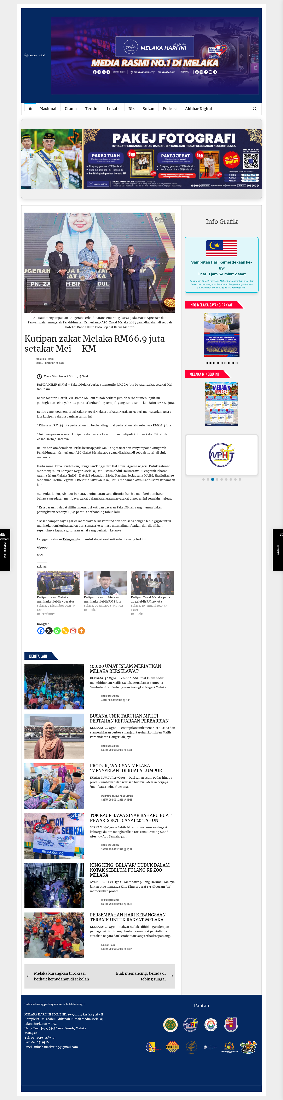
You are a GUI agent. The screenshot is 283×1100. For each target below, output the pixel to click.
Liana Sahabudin (110, 696)
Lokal (112, 108)
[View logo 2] (208, 483)
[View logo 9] (240, 483)
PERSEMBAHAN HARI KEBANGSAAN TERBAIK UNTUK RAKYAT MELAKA (128, 917)
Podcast (170, 108)
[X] (49, 630)
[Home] (30, 109)
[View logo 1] (203, 483)
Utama (71, 108)
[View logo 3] (212, 483)
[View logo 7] (231, 483)
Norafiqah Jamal (45, 359)
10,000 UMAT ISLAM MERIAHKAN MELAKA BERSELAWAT (125, 669)
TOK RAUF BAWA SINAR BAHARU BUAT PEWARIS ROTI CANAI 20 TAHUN (131, 818)
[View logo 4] (217, 482)
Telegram (70, 539)
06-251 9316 (40, 1042)
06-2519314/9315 (43, 1037)
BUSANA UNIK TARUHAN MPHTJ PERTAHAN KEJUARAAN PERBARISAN (129, 718)
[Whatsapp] (57, 630)
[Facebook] (41, 630)
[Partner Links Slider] (222, 458)
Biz (131, 108)
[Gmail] (73, 630)
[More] (81, 630)
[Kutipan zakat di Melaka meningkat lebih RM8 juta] (105, 583)
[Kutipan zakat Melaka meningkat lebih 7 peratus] (58, 583)
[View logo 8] (235, 483)
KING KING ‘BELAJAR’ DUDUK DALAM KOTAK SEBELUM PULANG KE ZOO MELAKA (130, 870)
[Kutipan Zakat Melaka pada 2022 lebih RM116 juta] (152, 583)
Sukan (148, 108)
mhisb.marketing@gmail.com (56, 1047)
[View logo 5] (221, 483)
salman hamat (108, 944)
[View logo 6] (226, 483)
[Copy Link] (65, 630)
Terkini (92, 108)
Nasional (48, 108)
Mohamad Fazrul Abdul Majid (117, 795)
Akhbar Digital (198, 108)
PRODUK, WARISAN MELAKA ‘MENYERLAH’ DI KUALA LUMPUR (126, 768)
